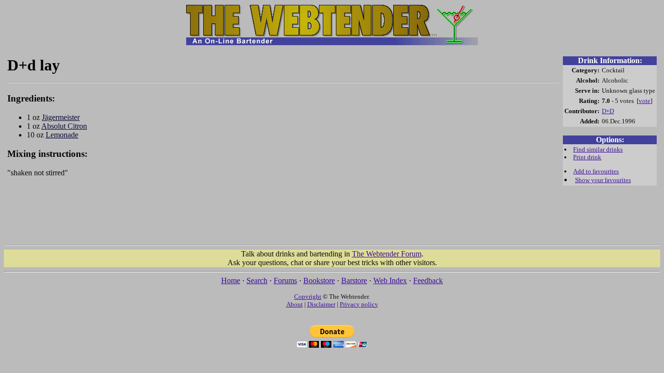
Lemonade (62, 135)
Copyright (307, 296)
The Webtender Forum (386, 254)
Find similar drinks (598, 149)
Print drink (587, 157)
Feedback (428, 280)
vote (644, 100)
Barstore (354, 280)
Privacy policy (359, 304)
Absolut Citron (64, 126)
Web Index (390, 280)
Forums (285, 280)
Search (256, 280)
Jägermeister (61, 117)
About (294, 304)
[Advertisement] (283, 215)
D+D (608, 111)
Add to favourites (596, 171)
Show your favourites (603, 180)
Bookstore (319, 280)
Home (230, 280)
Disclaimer (321, 304)
